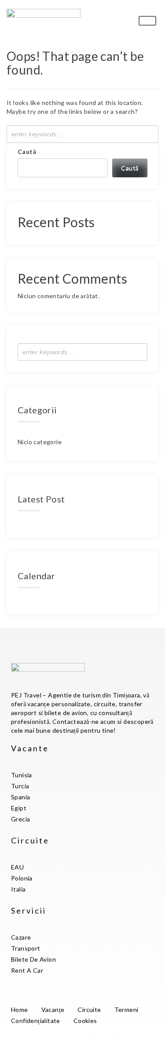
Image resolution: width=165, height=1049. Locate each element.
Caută (27, 151)
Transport (25, 948)
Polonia (22, 878)
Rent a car (27, 970)
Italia (18, 889)
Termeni (126, 1009)
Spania (20, 797)
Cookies (85, 1020)
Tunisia (21, 775)
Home (19, 1009)
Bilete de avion (33, 959)
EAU (17, 867)
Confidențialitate (35, 1020)
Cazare (21, 937)
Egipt (18, 808)
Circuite (89, 1009)
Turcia (20, 786)
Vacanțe (53, 1009)
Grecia (20, 819)
